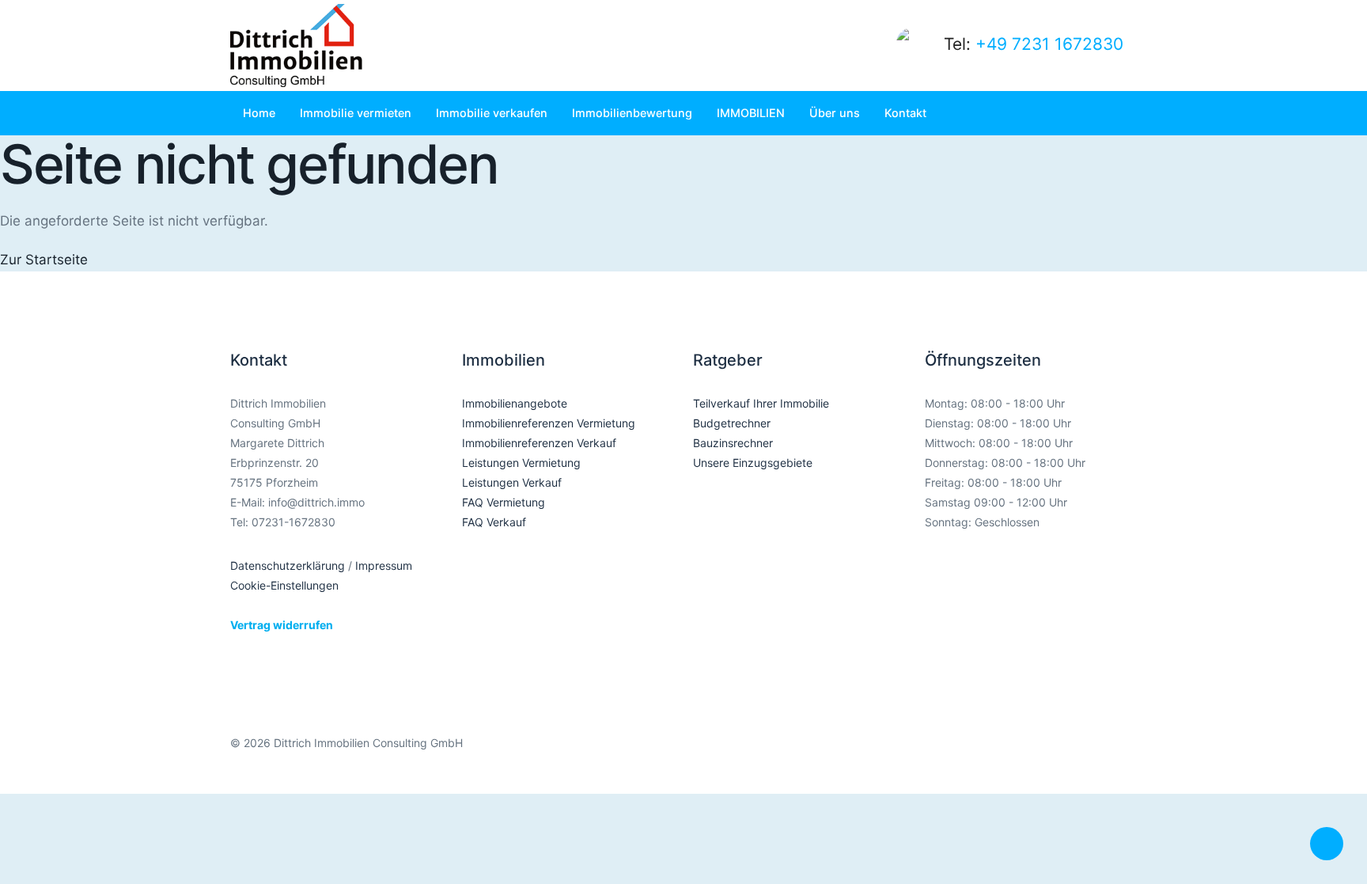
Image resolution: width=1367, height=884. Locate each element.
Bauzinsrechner (733, 443)
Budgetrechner (732, 423)
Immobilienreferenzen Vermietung (548, 423)
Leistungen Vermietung (521, 462)
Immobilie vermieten (355, 113)
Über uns (834, 113)
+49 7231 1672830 (1049, 44)
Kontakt (905, 113)
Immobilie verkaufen (491, 113)
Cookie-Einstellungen (284, 585)
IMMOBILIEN (751, 113)
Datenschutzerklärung (287, 565)
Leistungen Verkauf (512, 482)
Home (259, 113)
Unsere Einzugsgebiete (752, 462)
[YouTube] (1119, 754)
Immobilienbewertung (632, 113)
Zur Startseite (44, 259)
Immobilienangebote (514, 403)
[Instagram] (1051, 754)
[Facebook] (1017, 754)
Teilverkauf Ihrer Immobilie (761, 403)
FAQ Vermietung (503, 502)
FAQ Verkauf (494, 522)
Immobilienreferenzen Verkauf (539, 443)
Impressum (383, 565)
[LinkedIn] (1085, 754)
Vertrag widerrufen (281, 625)
